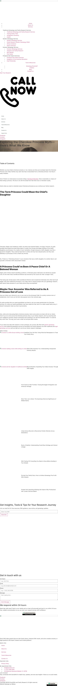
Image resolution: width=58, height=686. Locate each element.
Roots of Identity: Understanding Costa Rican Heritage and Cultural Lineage (39, 446)
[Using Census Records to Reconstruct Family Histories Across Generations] (10, 437)
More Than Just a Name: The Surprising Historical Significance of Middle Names (38, 399)
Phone (1, 588)
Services (3, 121)
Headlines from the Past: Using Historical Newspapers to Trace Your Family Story (41, 333)
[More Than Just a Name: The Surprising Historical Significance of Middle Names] (10, 414)
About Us (3, 119)
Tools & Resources (5, 124)
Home (2, 116)
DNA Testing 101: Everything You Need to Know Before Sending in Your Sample (39, 462)
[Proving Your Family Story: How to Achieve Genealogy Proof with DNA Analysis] (10, 482)
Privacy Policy (5, 663)
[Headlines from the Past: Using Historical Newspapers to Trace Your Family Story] (12, 340)
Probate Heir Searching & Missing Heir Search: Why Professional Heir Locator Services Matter (38, 490)
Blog (2, 127)
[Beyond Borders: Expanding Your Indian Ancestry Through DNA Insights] (13, 375)
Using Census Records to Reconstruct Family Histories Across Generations (37, 431)
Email (1, 583)
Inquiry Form (4, 133)
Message (2, 592)
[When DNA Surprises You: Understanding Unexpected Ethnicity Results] (13, 357)
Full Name (2, 578)
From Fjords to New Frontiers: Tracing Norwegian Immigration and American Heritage (39, 385)
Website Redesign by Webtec (8, 684)
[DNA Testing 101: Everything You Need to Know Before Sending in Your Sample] (10, 467)
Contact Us (3, 130)
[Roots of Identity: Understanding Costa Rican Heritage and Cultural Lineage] (10, 452)
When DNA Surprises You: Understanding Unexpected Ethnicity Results (41, 349)
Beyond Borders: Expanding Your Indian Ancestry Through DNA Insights (42, 367)
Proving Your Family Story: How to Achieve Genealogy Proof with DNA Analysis (38, 476)
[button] (29, 111)
